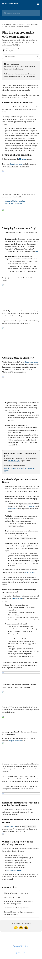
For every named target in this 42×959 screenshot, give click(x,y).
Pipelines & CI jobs (14, 461)
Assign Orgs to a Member (13, 203)
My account (23, 159)
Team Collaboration (32, 24)
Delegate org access (16, 164)
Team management (18, 24)
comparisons (32, 506)
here (36, 251)
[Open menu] (38, 3)
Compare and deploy (15, 740)
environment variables (14, 870)
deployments (12, 508)
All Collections (6, 24)
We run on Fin (22, 953)
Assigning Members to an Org (15, 201)
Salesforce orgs (17, 598)
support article (29, 572)
